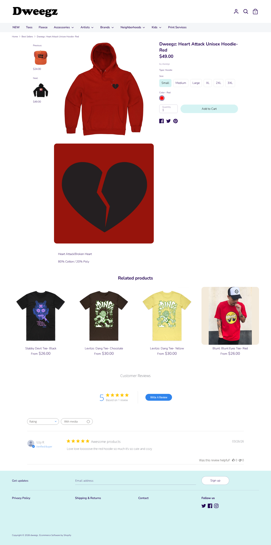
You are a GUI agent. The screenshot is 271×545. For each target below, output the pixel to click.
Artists (86, 27)
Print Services (177, 27)
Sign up (215, 480)
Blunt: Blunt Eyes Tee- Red (230, 348)
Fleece (43, 27)
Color (165, 92)
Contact (143, 498)
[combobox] (43, 421)
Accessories (62, 27)
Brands (105, 27)
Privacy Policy (21, 498)
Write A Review (158, 397)
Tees (29, 27)
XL (208, 83)
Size (161, 76)
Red (161, 98)
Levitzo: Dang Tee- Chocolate (104, 348)
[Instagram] (216, 506)
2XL (218, 83)
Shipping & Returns (88, 498)
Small (165, 83)
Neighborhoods (131, 27)
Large (196, 83)
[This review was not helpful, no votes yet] (240, 460)
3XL (230, 83)
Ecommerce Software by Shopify (55, 535)
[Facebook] (210, 506)
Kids (155, 27)
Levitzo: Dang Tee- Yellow (167, 348)
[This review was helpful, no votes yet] (233, 460)
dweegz (166, 63)
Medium (181, 83)
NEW (16, 27)
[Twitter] (204, 506)
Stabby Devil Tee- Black (40, 348)
